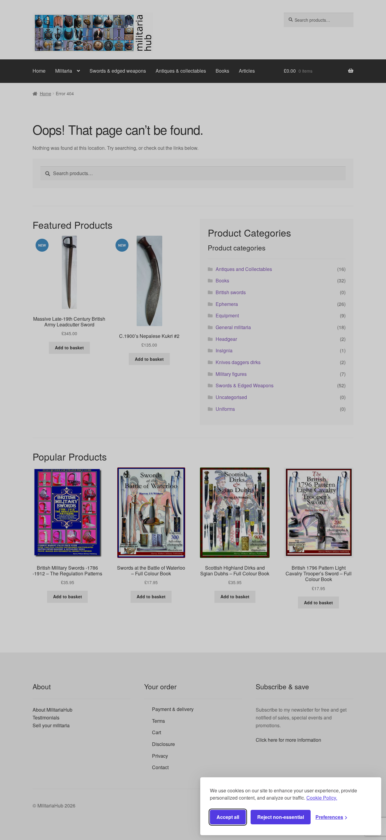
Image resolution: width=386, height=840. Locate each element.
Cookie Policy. (321, 797)
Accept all (228, 816)
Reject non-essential (280, 816)
